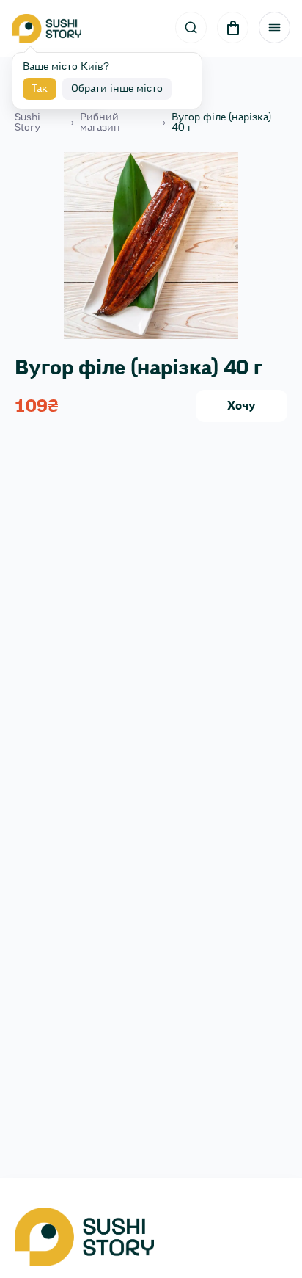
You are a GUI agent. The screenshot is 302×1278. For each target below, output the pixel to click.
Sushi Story (27, 122)
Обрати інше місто (117, 89)
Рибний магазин (100, 122)
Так (40, 89)
